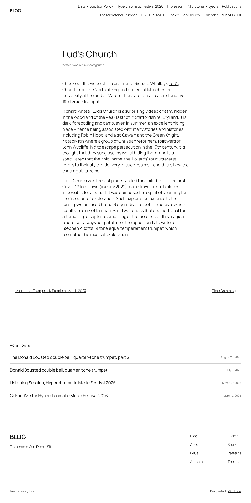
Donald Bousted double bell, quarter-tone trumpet (59, 370)
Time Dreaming (224, 290)
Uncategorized (95, 65)
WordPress (234, 491)
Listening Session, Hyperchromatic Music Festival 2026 (63, 382)
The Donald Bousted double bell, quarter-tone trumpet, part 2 (69, 357)
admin (79, 65)
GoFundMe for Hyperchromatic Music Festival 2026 (59, 395)
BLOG (15, 11)
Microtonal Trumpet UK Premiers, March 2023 (50, 290)
